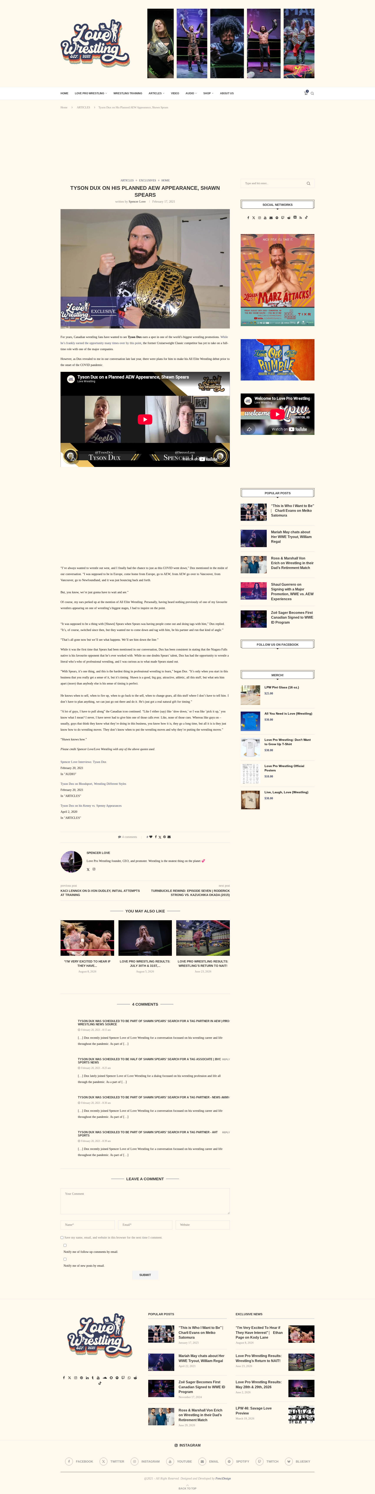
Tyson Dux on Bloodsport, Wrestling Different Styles (93, 783)
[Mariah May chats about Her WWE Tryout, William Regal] (254, 538)
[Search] (312, 93)
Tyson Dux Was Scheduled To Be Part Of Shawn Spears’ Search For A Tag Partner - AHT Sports (148, 1134)
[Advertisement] (187, 144)
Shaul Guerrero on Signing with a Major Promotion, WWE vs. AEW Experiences (292, 592)
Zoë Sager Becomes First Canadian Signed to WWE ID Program (292, 617)
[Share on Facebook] (156, 837)
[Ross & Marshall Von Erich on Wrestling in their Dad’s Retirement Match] (254, 564)
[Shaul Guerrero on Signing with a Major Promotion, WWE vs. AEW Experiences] (254, 591)
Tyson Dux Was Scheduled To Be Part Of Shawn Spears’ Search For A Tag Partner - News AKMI (153, 1097)
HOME (64, 93)
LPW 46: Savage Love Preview (254, 1410)
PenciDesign (223, 1478)
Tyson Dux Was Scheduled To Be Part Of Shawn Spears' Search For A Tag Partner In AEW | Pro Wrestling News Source (153, 1022)
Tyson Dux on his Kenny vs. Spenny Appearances (91, 805)
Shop (207, 93)
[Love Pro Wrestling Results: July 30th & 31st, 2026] (145, 938)
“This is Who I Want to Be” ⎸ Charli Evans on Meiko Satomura (292, 510)
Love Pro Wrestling (89, 93)
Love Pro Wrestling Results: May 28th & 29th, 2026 (259, 1384)
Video (175, 93)
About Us (227, 93)
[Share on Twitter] (159, 837)
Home (64, 107)
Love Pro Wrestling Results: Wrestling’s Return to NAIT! (259, 1358)
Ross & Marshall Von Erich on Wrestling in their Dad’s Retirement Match (292, 563)
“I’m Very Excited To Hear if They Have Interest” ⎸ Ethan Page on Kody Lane (259, 1332)
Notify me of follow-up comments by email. (91, 1251)
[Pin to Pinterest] (164, 837)
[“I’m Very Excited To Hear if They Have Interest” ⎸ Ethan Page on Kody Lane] (87, 938)
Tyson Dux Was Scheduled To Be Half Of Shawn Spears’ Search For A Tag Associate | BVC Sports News (149, 1061)
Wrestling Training (127, 93)
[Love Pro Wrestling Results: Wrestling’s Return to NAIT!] (203, 938)
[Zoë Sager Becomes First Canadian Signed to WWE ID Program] (254, 619)
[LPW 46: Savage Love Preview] (301, 1414)
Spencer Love (137, 201)
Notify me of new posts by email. (84, 1265)
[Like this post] (150, 837)
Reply (226, 1021)
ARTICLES (155, 93)
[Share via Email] (169, 837)
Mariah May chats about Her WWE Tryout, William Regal (291, 537)
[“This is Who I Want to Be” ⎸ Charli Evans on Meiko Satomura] (254, 512)
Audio (190, 93)
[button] (145, 980)
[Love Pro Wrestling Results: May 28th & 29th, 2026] (301, 1388)
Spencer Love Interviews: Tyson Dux (83, 762)
